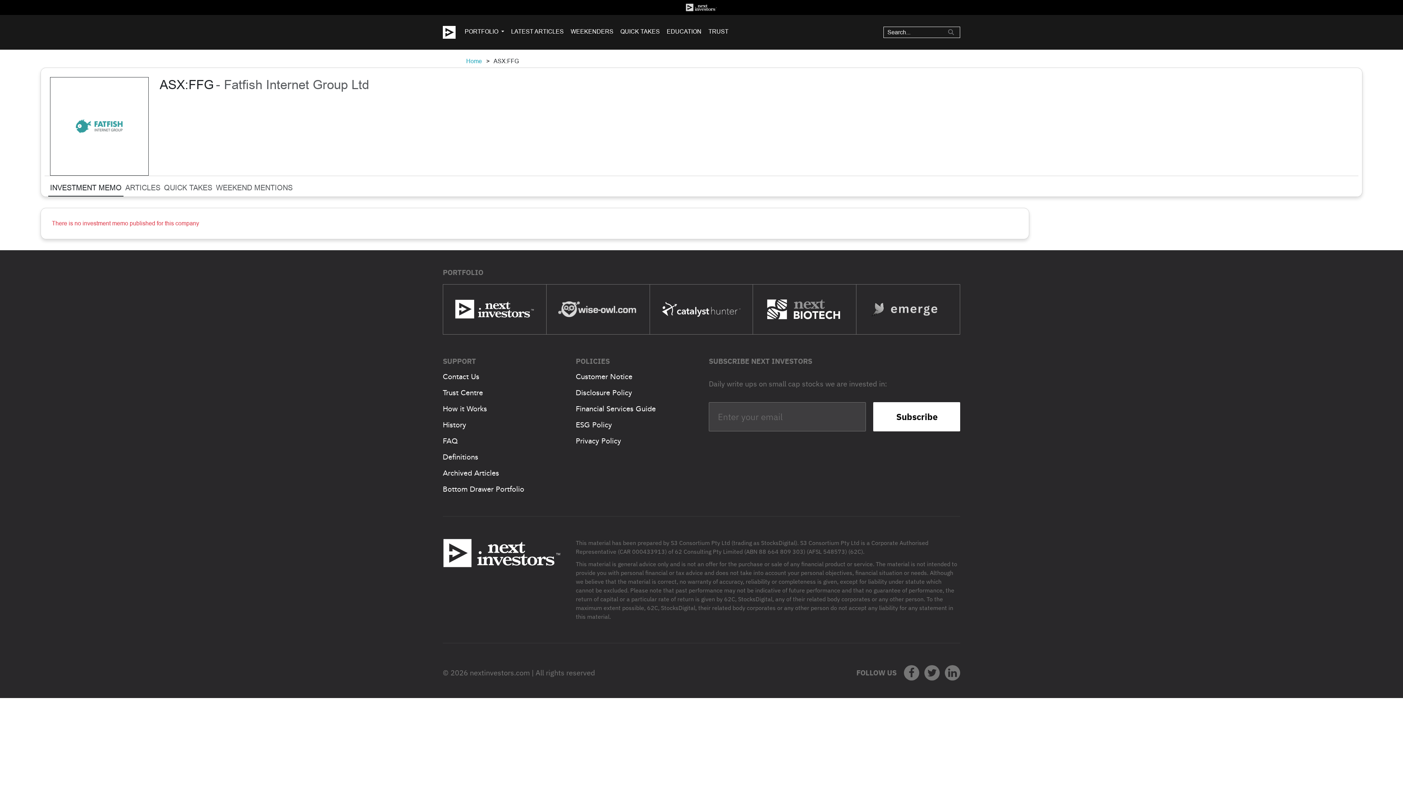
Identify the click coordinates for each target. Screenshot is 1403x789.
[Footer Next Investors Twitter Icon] (932, 673)
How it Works (465, 408)
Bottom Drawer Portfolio (483, 489)
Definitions (460, 457)
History (454, 424)
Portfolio (481, 31)
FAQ (450, 441)
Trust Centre (463, 392)
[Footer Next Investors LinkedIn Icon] (952, 673)
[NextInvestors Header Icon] (701, 7)
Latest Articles (537, 31)
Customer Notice (604, 376)
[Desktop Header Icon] (454, 32)
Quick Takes (640, 31)
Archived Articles (471, 473)
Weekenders (592, 31)
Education (684, 31)
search (951, 32)
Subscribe (917, 417)
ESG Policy (594, 424)
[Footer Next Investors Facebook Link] (911, 673)
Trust (718, 31)
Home (474, 61)
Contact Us (461, 376)
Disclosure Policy (604, 392)
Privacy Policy (598, 441)
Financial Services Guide (616, 408)
